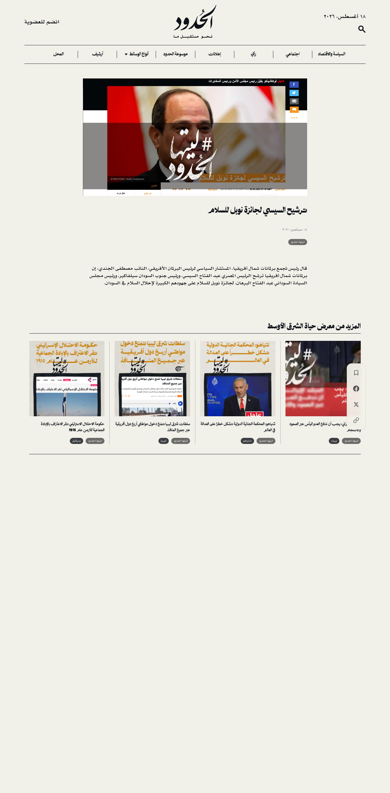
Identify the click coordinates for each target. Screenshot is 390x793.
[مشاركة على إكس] (356, 404)
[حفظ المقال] (356, 372)
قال (303, 268)
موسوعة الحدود (175, 54)
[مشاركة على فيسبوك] (356, 388)
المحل (58, 54)
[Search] (362, 29)
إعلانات (214, 54)
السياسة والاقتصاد (331, 54)
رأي (253, 54)
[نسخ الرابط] (356, 420)
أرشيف (97, 54)
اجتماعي (293, 54)
